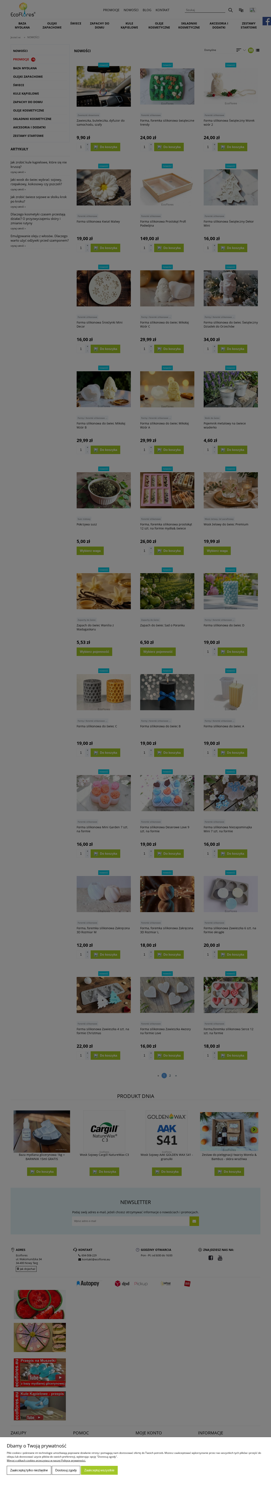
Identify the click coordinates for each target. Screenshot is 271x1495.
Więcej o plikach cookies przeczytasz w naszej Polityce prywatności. (46, 1460)
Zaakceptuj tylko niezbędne (29, 1470)
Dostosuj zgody (66, 1470)
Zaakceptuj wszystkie (99, 1470)
